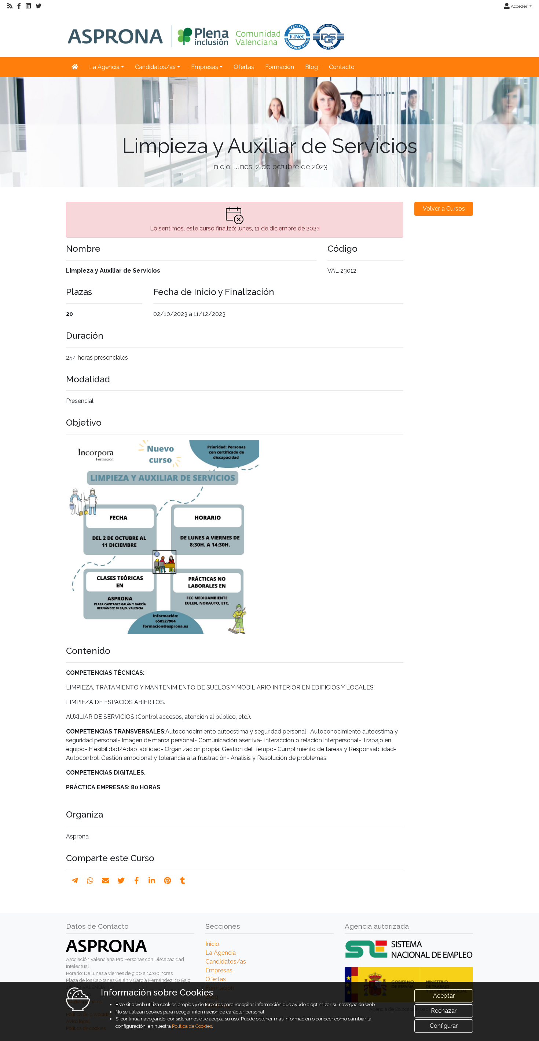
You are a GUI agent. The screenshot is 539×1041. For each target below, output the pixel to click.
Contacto (342, 66)
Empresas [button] (204, 66)
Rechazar (443, 1010)
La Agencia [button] (104, 66)
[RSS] (9, 6)
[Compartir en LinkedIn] (151, 880)
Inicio (212, 943)
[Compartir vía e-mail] (105, 880)
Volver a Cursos (444, 208)
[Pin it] (167, 880)
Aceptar (444, 995)
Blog (311, 66)
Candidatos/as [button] (155, 66)
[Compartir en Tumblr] (182, 880)
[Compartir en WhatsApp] (90, 880)
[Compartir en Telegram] (75, 880)
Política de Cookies (192, 1026)
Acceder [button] (519, 6)
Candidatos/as (225, 961)
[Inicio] (206, 31)
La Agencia (220, 952)
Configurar (444, 1025)
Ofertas (244, 66)
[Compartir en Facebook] (136, 880)
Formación (279, 66)
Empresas (218, 970)
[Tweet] (121, 880)
